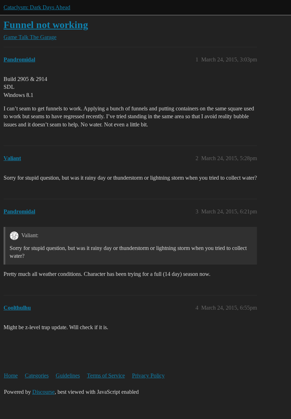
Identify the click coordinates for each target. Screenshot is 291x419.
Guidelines (68, 375)
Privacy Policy (148, 375)
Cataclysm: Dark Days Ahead (37, 7)
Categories (37, 375)
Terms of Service (106, 375)
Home (11, 375)
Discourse (43, 392)
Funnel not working (46, 24)
